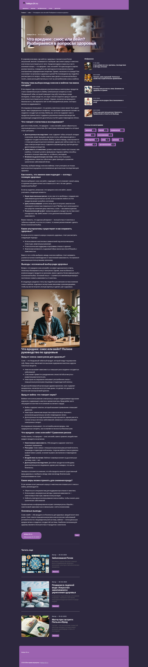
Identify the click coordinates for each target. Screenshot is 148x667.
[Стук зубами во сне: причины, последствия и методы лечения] (88, 66)
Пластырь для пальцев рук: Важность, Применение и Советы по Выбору (107, 113)
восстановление (104, 135)
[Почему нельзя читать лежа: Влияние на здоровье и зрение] (88, 89)
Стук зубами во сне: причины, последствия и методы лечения (109, 66)
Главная (23, 12)
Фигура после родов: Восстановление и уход (108, 101)
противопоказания (107, 144)
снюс (29, 12)
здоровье (25, 8)
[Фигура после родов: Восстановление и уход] (88, 101)
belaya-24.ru (44, 662)
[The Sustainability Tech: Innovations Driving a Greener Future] (35, 563)
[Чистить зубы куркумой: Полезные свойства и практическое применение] (88, 78)
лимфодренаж (91, 140)
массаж (33, 8)
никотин (90, 135)
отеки (50, 8)
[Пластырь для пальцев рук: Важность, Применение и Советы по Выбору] (88, 113)
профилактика (42, 8)
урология (57, 8)
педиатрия (90, 144)
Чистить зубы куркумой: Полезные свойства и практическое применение (107, 77)
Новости (55, 571)
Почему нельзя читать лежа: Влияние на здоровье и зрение (108, 89)
